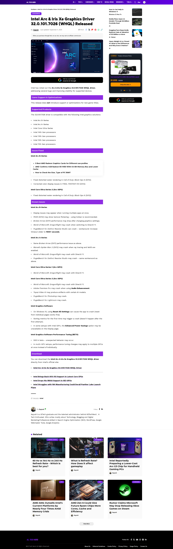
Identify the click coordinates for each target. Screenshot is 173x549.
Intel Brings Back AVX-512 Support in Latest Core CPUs (58, 376)
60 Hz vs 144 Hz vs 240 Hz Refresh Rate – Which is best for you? (47, 463)
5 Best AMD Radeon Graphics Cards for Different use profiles (61, 163)
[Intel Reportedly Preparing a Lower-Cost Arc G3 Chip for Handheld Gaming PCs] (125, 448)
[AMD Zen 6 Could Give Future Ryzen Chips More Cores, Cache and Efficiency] (86, 490)
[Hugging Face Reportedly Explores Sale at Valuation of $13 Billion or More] (137, 33)
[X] (134, 539)
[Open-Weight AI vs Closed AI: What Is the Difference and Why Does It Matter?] (137, 44)
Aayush (36, 30)
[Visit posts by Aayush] (33, 409)
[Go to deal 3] (127, 90)
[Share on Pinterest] (95, 29)
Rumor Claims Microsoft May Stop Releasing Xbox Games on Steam (124, 506)
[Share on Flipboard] (92, 29)
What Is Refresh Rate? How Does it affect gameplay (84, 463)
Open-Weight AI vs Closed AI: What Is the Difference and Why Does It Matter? (119, 43)
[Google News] (137, 539)
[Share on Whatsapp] (98, 29)
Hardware (34, 9)
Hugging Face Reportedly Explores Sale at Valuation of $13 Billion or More (119, 32)
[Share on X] (89, 29)
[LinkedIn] (102, 409)
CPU (138, 439)
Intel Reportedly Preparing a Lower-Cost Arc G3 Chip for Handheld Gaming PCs (124, 465)
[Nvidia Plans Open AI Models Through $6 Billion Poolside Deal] (137, 21)
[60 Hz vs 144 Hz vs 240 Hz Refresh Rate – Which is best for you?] (48, 448)
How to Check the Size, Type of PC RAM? (53, 173)
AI (109, 26)
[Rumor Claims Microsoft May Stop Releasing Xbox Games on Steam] (125, 490)
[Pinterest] (143, 539)
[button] (135, 2)
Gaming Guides (52, 439)
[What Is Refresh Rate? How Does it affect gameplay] (86, 448)
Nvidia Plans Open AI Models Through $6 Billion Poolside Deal (119, 21)
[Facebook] (99, 409)
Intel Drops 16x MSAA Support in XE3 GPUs (52, 380)
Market (113, 37)
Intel (41, 398)
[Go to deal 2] (125, 90)
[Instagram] (140, 539)
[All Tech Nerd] (31, 2)
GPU (61, 439)
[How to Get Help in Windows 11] (137, 12)
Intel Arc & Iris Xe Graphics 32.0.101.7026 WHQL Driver (57, 368)
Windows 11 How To (115, 14)
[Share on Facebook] (86, 29)
